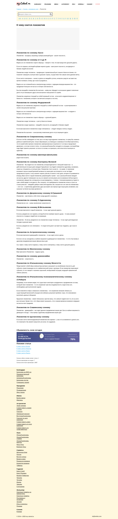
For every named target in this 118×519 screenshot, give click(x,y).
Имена (56, 4)
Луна (73, 4)
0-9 (20, 18)
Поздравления (21, 390)
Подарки (19, 506)
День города (21, 392)
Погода (19, 454)
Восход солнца (21, 457)
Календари (37, 4)
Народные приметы (23, 496)
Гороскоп (19, 411)
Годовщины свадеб (23, 382)
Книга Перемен (21, 473)
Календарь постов (22, 380)
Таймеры (19, 465)
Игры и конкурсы (22, 504)
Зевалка (19, 484)
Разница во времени (23, 461)
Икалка (19, 482)
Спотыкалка (20, 486)
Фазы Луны (20, 444)
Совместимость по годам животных (23, 428)
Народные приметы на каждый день (24, 492)
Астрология (65, 4)
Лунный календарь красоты (23, 441)
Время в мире (21, 459)
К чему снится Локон (23, 351)
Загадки (19, 502)
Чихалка (19, 478)
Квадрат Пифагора (23, 475)
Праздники (47, 4)
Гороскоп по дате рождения (22, 419)
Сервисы (81, 4)
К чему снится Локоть (23, 353)
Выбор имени (21, 398)
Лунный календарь (23, 435)
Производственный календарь (23, 375)
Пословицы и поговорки (21, 498)
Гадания (89, 4)
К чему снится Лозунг (23, 346)
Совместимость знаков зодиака (24, 408)
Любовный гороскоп (23, 414)
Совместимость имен (23, 422)
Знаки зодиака (21, 405)
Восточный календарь (24, 416)
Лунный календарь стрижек (23, 438)
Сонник (97, 4)
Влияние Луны (21, 447)
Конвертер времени (23, 463)
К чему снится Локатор (24, 348)
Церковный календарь (24, 378)
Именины (20, 400)
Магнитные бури (22, 452)
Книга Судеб (21, 471)
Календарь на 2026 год (24, 372)
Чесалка (19, 480)
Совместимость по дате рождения (24, 424)
